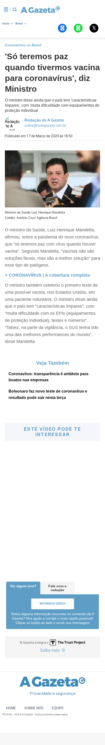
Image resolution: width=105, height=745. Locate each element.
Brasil (19, 23)
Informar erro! (53, 603)
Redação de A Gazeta (44, 120)
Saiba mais (50, 650)
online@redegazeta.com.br (45, 125)
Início (6, 23)
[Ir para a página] (40, 9)
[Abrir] (6, 9)
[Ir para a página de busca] (14, 9)
